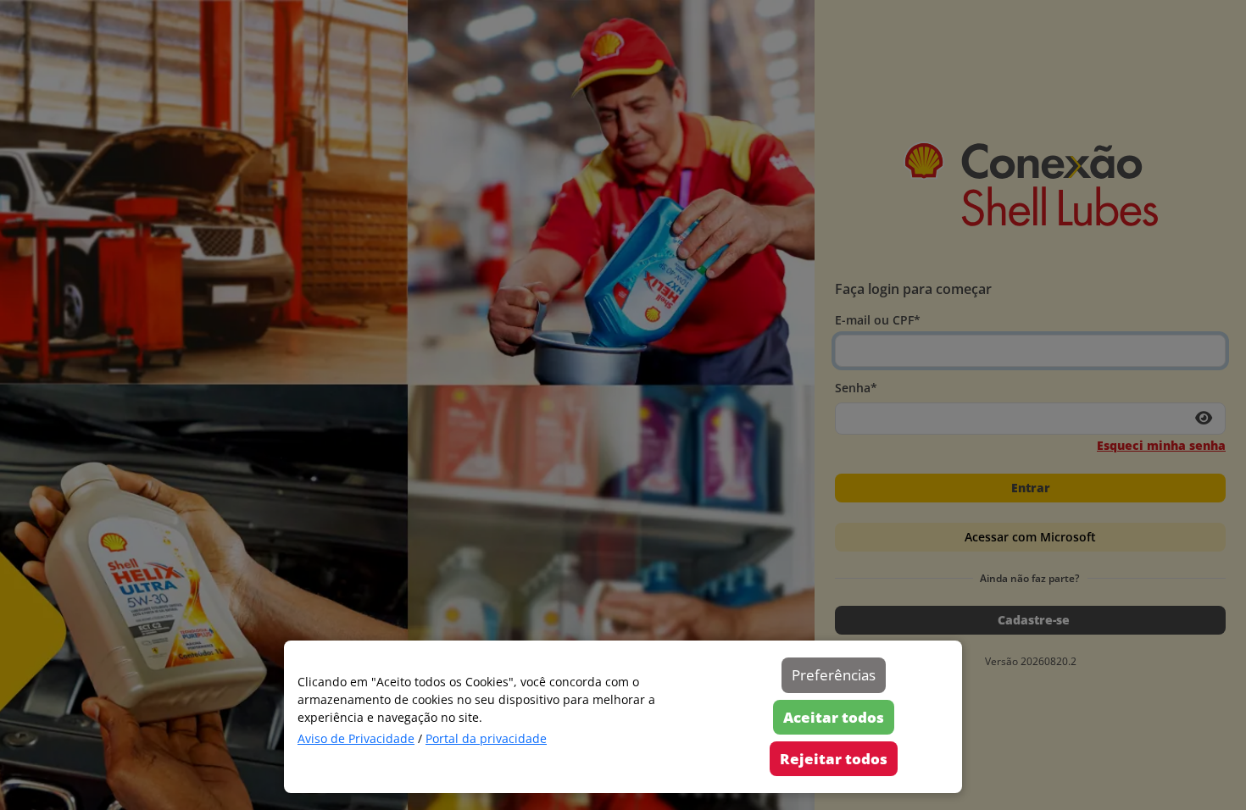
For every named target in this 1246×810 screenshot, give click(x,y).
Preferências (834, 675)
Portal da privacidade (486, 738)
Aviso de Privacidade (356, 738)
